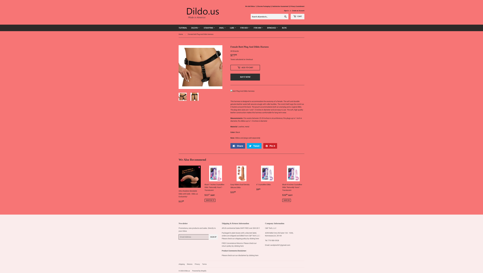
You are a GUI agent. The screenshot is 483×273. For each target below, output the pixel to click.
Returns (189, 264)
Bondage (271, 28)
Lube (232, 28)
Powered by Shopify (199, 271)
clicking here (254, 239)
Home (181, 34)
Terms (204, 264)
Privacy (197, 264)
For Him (257, 28)
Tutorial (183, 28)
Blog (284, 28)
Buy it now (245, 77)
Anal (221, 28)
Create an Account (298, 11)
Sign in (286, 11)
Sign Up (213, 237)
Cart (299, 16)
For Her (244, 28)
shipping (182, 264)
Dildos (194, 28)
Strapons (208, 28)
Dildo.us (187, 271)
